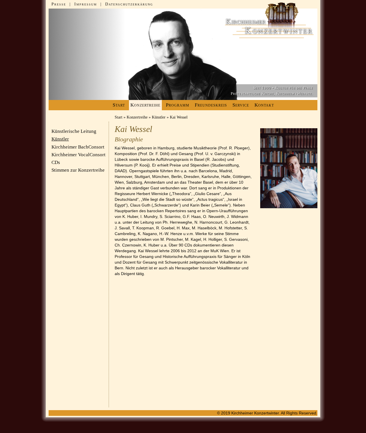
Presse (58, 4)
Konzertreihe (137, 117)
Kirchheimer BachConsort (77, 147)
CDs (55, 162)
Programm (177, 105)
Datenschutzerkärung (129, 4)
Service (240, 105)
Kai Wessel (179, 117)
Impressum (85, 4)
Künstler (159, 117)
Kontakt (264, 105)
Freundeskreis (211, 105)
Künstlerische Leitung (73, 131)
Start (119, 105)
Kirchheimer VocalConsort (78, 154)
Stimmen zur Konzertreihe (78, 170)
